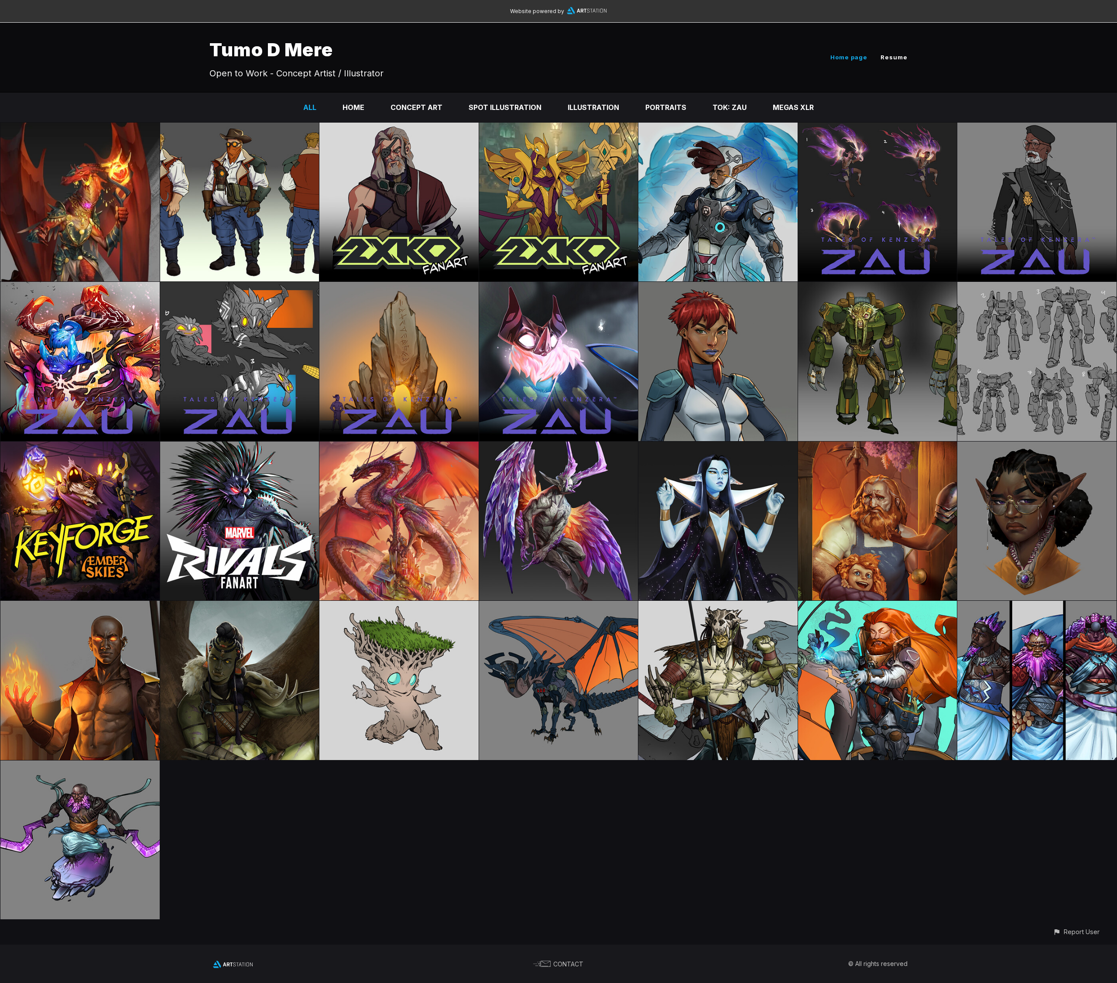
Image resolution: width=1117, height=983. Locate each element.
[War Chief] (239, 607)
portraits (665, 107)
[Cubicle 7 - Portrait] (1037, 447)
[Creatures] (558, 447)
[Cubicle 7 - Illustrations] (877, 447)
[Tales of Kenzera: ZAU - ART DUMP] (558, 288)
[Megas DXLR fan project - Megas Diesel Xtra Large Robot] (1037, 288)
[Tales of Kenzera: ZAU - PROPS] (399, 288)
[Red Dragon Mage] (80, 128)
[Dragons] (558, 607)
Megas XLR (793, 107)
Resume (894, 57)
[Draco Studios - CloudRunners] (80, 766)
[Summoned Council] (80, 447)
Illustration (593, 107)
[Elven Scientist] (718, 128)
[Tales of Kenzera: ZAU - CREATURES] (239, 288)
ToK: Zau (730, 107)
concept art (416, 107)
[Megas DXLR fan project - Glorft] (877, 288)
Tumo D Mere (271, 49)
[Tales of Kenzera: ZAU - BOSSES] (80, 288)
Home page (848, 57)
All (309, 107)
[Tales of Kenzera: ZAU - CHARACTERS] (1037, 128)
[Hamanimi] (718, 447)
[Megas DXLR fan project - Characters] (239, 128)
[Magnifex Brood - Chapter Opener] (399, 447)
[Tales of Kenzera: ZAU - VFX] (877, 128)
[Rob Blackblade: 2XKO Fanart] (399, 128)
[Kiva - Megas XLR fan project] (718, 288)
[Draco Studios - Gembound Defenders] (1037, 607)
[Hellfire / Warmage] (80, 607)
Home (353, 107)
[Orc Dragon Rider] (718, 607)
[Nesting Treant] (399, 607)
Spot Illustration (505, 107)
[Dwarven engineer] (877, 607)
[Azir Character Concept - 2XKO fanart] (558, 128)
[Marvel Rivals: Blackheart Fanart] (239, 447)
